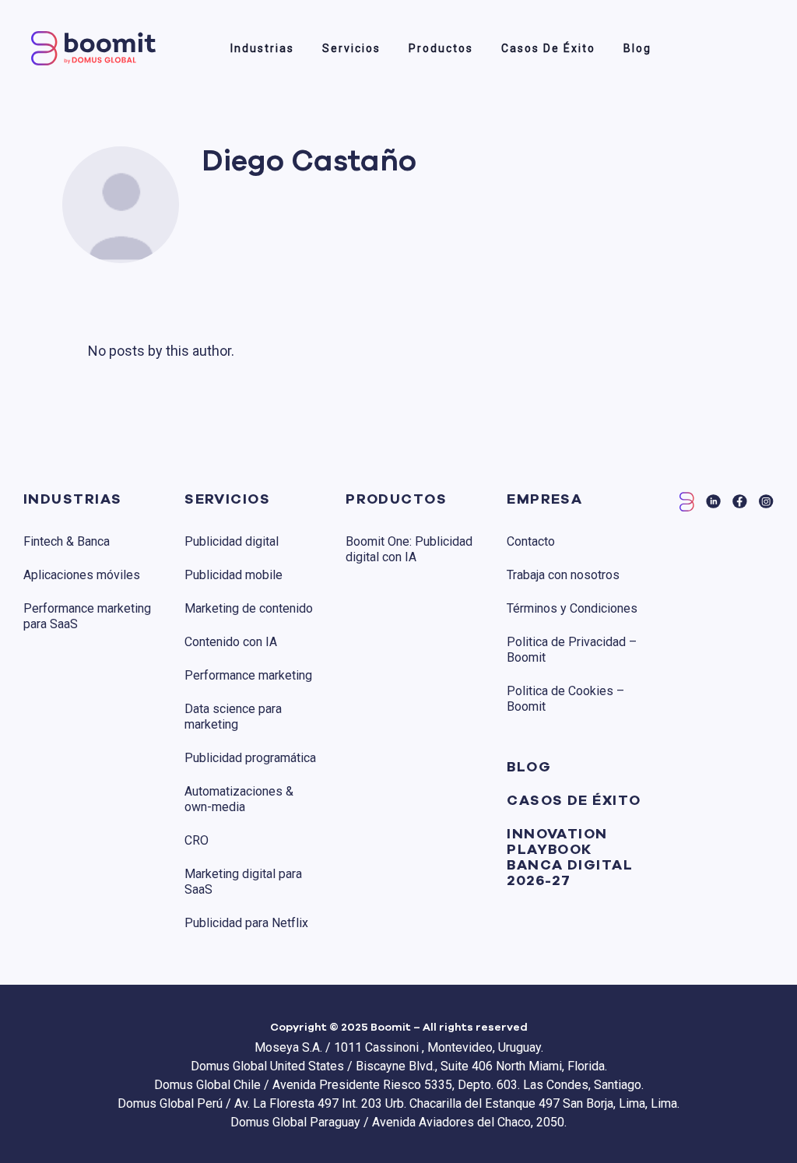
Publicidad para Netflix (246, 922)
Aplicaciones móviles (81, 574)
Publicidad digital (231, 541)
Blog (637, 48)
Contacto (531, 541)
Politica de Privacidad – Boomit (572, 649)
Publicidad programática (250, 757)
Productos (441, 48)
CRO (196, 840)
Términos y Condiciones (572, 608)
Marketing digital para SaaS (243, 881)
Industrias (262, 48)
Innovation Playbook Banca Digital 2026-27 (570, 857)
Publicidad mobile (233, 574)
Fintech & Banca (66, 541)
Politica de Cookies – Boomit (565, 698)
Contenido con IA (230, 641)
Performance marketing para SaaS (87, 616)
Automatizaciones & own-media (238, 799)
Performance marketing (248, 675)
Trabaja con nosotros (563, 574)
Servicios (351, 48)
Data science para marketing (233, 716)
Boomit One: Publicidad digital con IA (409, 549)
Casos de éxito (548, 48)
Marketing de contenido (248, 608)
